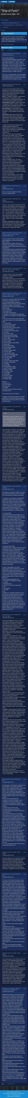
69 (10, 50)
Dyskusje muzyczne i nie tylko (9, 852)
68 (8, 50)
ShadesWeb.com (17, 1096)
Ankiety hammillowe (7, 53)
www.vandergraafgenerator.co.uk (9, 1075)
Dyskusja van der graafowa (8, 988)
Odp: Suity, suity (16, 53)
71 (14, 50)
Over (3, 780)
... (7, 50)
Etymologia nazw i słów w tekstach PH (11, 614)
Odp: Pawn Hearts (6, 616)
